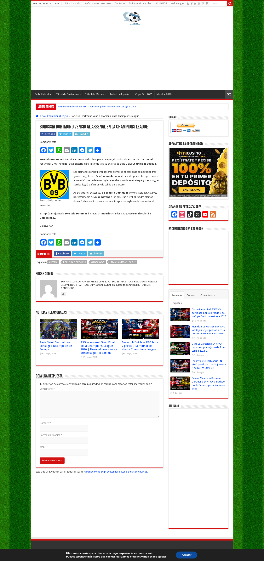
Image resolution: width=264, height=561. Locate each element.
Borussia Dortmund (74, 262)
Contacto (120, 3)
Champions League (57, 116)
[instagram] (203, 3)
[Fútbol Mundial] (132, 18)
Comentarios (207, 295)
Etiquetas (177, 303)
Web (42, 446)
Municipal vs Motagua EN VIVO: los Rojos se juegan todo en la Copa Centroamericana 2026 (209, 330)
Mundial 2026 (164, 94)
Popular (191, 295)
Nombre (45, 423)
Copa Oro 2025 (143, 94)
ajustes (162, 556)
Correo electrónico (51, 435)
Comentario (47, 388)
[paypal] (207, 3)
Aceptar (186, 555)
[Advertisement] (132, 57)
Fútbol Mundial (73, 3)
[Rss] (188, 3)
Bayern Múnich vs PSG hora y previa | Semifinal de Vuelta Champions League (140, 346)
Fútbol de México (94, 94)
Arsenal (53, 262)
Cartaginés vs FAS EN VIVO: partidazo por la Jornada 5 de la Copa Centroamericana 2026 (209, 313)
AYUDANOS (161, 3)
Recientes (177, 295)
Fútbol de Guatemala (67, 94)
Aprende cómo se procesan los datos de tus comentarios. (116, 471)
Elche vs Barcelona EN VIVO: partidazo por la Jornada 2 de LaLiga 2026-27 (97, 106)
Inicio (41, 116)
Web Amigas (177, 3)
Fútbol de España (119, 94)
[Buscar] (230, 3)
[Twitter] (195, 3)
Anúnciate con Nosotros (98, 3)
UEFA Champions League (123, 262)
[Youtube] (199, 3)
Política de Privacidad (140, 3)
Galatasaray (97, 262)
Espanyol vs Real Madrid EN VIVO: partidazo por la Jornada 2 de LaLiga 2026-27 (209, 364)
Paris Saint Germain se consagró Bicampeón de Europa (56, 346)
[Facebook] (192, 3)
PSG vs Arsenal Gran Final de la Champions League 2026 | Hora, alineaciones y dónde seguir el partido (99, 347)
